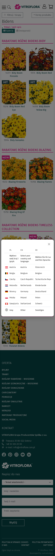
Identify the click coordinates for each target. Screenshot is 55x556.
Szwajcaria (14, 303)
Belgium (24, 273)
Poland (23, 297)
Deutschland (40, 291)
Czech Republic (26, 279)
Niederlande (40, 285)
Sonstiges (39, 310)
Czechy (12, 279)
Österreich (40, 267)
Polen (37, 297)
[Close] (49, 244)
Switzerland (25, 303)
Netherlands (25, 285)
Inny (11, 310)
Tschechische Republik (45, 279)
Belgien (38, 273)
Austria (12, 267)
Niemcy (12, 291)
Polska (12, 297)
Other (23, 310)
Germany (24, 291)
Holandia (13, 285)
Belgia (12, 273)
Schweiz (38, 303)
